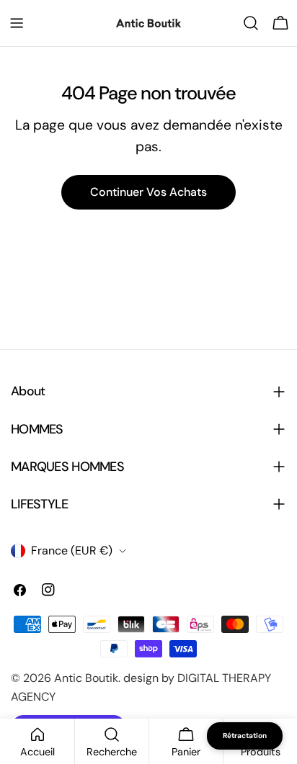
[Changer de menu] (16, 23)
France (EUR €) (71, 550)
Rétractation (245, 735)
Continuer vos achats (148, 191)
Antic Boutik (86, 678)
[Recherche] (250, 23)
